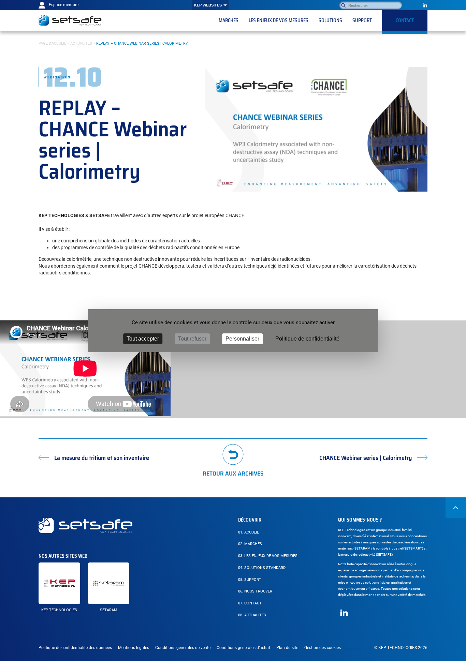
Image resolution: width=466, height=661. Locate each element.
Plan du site (287, 647)
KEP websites (208, 5)
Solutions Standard (262, 568)
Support (249, 579)
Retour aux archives (233, 473)
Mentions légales (133, 647)
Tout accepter (143, 339)
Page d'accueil (52, 43)
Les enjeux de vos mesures (267, 556)
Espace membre (63, 4)
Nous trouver (255, 591)
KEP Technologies (59, 610)
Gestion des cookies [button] (322, 647)
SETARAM (108, 610)
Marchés (250, 544)
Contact (250, 603)
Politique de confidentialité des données (75, 647)
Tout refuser (192, 339)
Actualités (81, 43)
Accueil (248, 532)
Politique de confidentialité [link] (307, 339)
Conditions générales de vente (182, 647)
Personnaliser (242, 339)
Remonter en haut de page (456, 507)
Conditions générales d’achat (243, 647)
